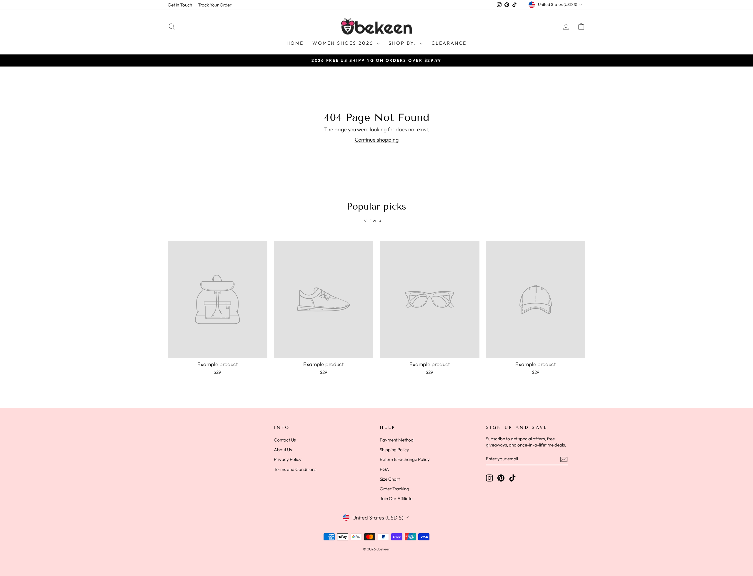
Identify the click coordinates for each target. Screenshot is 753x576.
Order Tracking (394, 489)
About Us (283, 449)
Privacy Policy (287, 459)
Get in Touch (180, 5)
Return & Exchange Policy (405, 459)
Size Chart (390, 479)
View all (376, 221)
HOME (295, 43)
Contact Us (285, 440)
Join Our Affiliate (396, 498)
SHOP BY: (403, 43)
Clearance (449, 43)
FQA (384, 469)
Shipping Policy (394, 449)
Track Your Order (214, 5)
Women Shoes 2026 (343, 43)
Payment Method (397, 440)
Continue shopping (377, 139)
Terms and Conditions (295, 469)
